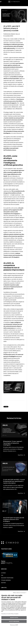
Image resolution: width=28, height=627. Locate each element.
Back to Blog (9, 403)
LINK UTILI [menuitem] (4, 587)
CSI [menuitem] (2, 575)
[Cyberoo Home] (14, 1)
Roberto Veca (14, 34)
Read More (20, 455)
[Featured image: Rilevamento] (14, 430)
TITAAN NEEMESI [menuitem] (6, 580)
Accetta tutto (14, 617)
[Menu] (1, 1)
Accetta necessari (14, 621)
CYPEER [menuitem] (3, 573)
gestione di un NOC (8, 315)
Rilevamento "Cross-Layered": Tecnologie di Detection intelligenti (12, 443)
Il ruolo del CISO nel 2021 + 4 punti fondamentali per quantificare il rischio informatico (14, 481)
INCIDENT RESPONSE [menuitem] (7, 578)
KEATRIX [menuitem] (3, 582)
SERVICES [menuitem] (4, 569)
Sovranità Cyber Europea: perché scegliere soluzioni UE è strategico (13, 519)
